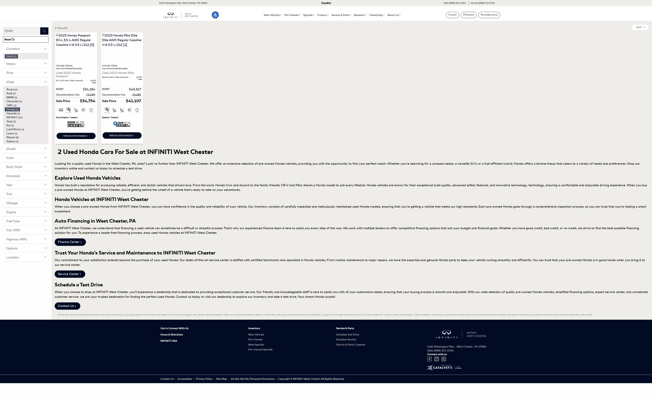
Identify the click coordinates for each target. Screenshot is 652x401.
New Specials (256, 344)
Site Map (222, 378)
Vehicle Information (74, 135)
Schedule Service (346, 339)
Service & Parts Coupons (350, 344)
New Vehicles (256, 334)
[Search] (44, 31)
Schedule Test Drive (347, 334)
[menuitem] (27, 56)
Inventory (254, 328)
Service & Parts (345, 328)
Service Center (68, 274)
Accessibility (185, 378)
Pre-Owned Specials (260, 349)
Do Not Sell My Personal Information (253, 378)
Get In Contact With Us (174, 328)
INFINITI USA (168, 340)
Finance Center (68, 242)
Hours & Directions (171, 334)
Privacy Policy (204, 378)
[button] (215, 15)
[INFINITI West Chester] (180, 14)
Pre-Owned (255, 339)
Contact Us (66, 306)
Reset (8, 39)
